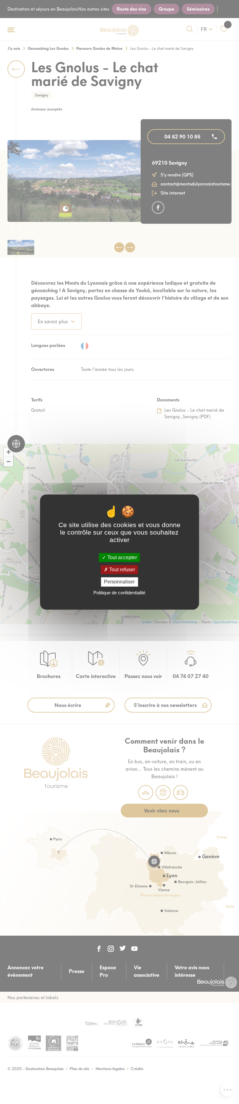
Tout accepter (121, 557)
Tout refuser (121, 569)
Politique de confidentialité (119, 592)
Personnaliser (119, 582)
